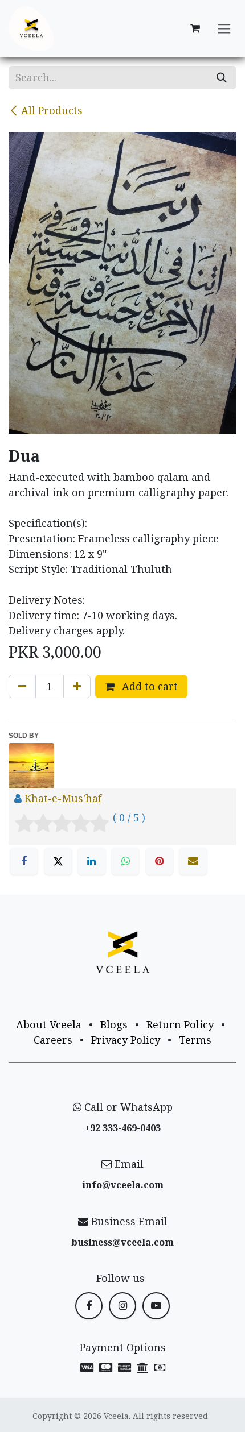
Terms (195, 1040)
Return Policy (180, 1024)
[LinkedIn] (91, 861)
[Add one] (77, 686)
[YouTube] (156, 1305)
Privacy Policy (125, 1040)
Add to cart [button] (148, 686)
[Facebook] (24, 861)
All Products (52, 110)
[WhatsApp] (125, 861)
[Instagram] (122, 1305)
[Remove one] (22, 686)
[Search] (221, 77)
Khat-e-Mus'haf (62, 798)
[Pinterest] (159, 861)
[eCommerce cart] (194, 28)
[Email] (193, 861)
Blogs (114, 1024)
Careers (53, 1040)
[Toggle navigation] (224, 28)
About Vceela (48, 1024)
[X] (58, 861)
